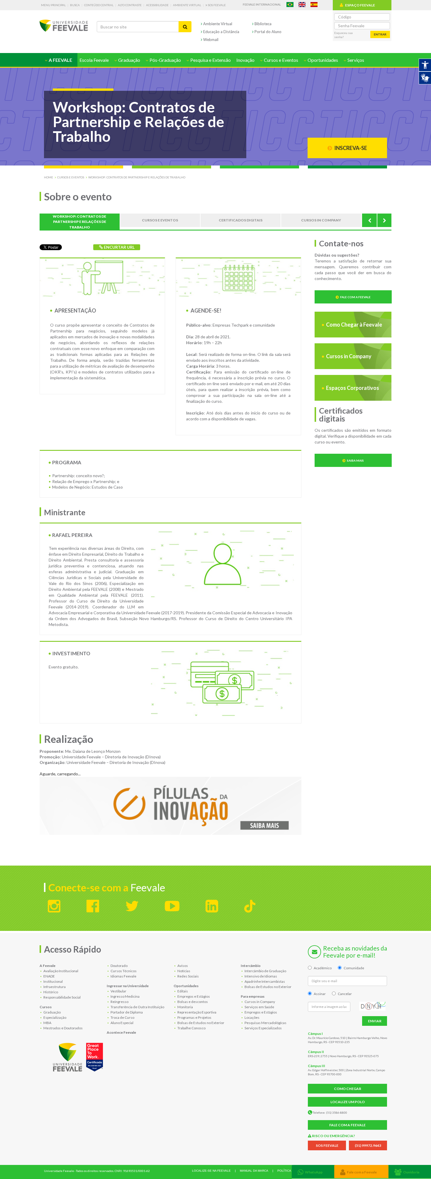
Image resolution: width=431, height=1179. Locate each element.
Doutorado (119, 965)
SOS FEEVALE (327, 1145)
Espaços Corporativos (352, 388)
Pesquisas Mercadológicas (265, 1023)
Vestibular (118, 991)
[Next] (384, 220)
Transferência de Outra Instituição (137, 1007)
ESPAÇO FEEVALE (360, 5)
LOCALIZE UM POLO (347, 1102)
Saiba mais (355, 460)
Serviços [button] (355, 60)
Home (48, 177)
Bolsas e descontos (192, 1001)
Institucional (53, 981)
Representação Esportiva (196, 1012)
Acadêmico (323, 968)
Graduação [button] (128, 60)
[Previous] (369, 220)
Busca (75, 5)
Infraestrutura (54, 987)
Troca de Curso (122, 1017)
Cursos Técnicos (123, 971)
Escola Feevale (94, 60)
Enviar (374, 1021)
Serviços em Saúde (259, 1007)
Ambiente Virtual (187, 5)
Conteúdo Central (98, 5)
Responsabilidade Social (62, 997)
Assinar (320, 994)
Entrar (380, 34)
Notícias (183, 971)
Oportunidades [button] (322, 60)
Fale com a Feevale (355, 297)
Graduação (52, 1012)
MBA (47, 1023)
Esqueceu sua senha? (343, 35)
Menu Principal (53, 5)
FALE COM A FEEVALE (347, 1125)
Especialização (54, 1017)
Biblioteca (263, 23)
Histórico (50, 992)
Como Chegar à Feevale (353, 324)
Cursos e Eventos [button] (280, 60)
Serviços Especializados (263, 1028)
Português (289, 4)
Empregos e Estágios (193, 996)
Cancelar (345, 994)
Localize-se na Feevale (211, 1170)
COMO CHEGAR (347, 1088)
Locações (251, 1017)
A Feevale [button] (60, 60)
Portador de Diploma (126, 1012)
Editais (182, 991)
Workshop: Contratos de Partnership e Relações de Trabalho (136, 177)
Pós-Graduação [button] (165, 60)
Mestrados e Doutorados (63, 1028)
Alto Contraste (130, 5)
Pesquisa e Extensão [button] (210, 60)
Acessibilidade (157, 5)
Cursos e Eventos (70, 177)
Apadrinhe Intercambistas (264, 981)
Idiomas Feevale (123, 976)
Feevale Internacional (262, 4)
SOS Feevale (216, 5)
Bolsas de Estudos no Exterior (200, 1023)
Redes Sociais (188, 976)
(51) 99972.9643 (368, 1145)
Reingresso (119, 1001)
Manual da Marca (254, 1170)
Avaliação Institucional (60, 971)
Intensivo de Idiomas (260, 976)
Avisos (182, 965)
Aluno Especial (121, 1023)
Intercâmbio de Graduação (265, 971)
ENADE (49, 976)
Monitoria (185, 1007)
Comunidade (354, 968)
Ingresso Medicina (125, 996)
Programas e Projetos (194, 1017)
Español (314, 4)
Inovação (245, 60)
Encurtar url (119, 247)
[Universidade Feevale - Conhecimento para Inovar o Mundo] (79, 1055)
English (302, 4)
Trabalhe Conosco (191, 1028)
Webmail (210, 39)
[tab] (313, 1171)
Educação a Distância (220, 31)
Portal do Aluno (267, 31)
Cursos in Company (348, 356)
